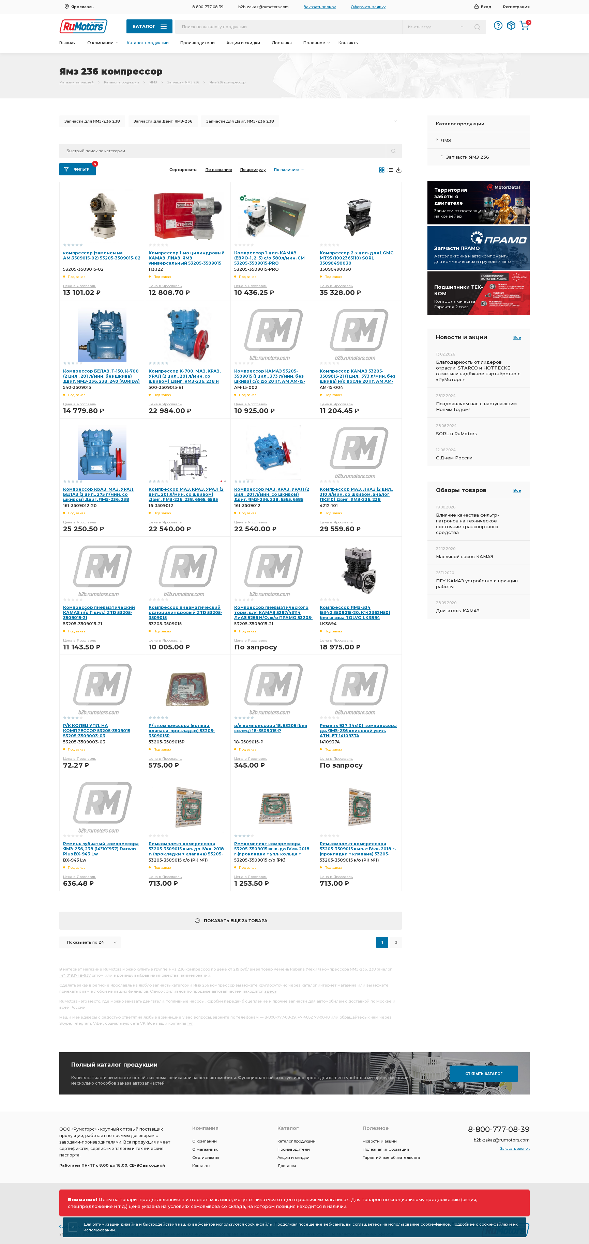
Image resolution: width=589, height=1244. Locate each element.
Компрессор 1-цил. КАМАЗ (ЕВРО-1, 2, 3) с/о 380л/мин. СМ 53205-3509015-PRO (269, 258)
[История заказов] (511, 25)
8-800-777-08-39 (207, 6)
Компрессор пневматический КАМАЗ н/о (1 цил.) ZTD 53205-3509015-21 (99, 612)
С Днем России (454, 457)
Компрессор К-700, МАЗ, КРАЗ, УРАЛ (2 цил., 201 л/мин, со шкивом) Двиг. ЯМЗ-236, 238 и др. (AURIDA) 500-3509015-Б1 (185, 378)
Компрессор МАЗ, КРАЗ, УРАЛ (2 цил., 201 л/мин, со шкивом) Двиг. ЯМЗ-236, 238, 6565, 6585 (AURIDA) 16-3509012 (186, 497)
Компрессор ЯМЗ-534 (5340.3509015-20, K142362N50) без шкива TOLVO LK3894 (355, 612)
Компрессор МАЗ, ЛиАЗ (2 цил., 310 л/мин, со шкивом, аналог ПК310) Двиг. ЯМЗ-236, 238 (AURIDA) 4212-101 (356, 497)
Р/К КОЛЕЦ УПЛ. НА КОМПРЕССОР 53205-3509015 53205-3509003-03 (96, 730)
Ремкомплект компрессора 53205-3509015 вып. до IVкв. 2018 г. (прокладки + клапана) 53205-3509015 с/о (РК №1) (186, 851)
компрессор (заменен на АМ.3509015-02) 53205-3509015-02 (101, 255)
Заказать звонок (320, 6)
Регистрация (516, 6)
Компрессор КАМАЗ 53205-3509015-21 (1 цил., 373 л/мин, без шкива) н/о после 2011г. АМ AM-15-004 (357, 378)
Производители (197, 42)
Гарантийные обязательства (391, 1157)
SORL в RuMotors (456, 433)
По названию (219, 169)
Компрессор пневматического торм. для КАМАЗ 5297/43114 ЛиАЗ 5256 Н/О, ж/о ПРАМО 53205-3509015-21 (273, 615)
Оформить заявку (368, 6)
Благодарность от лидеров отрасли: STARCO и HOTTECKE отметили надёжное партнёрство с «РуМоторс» (478, 370)
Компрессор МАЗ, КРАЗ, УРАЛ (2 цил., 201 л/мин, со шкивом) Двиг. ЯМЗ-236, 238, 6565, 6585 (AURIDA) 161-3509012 (271, 497)
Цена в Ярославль (79, 286)
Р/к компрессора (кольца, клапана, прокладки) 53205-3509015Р (182, 730)
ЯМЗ (153, 82)
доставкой (358, 1001)
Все (517, 337)
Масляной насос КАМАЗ (464, 556)
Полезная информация (386, 1149)
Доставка (282, 42)
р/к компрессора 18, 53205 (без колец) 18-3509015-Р (270, 728)
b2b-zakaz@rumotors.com (263, 6)
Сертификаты (205, 1157)
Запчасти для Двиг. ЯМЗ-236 (163, 121)
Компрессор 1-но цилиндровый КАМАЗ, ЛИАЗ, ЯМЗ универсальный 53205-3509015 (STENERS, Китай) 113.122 (187, 260)
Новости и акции (380, 1141)
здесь (270, 991)
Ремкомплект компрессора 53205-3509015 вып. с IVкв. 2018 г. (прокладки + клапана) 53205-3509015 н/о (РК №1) (358, 851)
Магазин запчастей (76, 82)
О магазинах (205, 1149)
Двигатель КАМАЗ (458, 610)
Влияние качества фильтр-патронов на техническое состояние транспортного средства (467, 523)
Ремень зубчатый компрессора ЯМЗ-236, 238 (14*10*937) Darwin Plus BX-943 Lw (101, 848)
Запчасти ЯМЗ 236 (183, 82)
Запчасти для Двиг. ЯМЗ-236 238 (240, 121)
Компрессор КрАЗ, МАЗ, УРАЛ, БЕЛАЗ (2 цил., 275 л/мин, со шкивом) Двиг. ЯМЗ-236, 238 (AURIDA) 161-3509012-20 (98, 497)
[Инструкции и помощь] (498, 25)
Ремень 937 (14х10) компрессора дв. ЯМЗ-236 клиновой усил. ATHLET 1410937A (358, 730)
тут (190, 1023)
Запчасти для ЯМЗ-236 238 (92, 121)
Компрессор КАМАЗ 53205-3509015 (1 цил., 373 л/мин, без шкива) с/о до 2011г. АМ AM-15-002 (269, 378)
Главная (67, 42)
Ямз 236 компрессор (227, 82)
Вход (486, 6)
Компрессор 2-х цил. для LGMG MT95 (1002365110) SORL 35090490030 (357, 258)
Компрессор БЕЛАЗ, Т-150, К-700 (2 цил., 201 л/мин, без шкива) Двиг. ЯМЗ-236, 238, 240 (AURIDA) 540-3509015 (101, 378)
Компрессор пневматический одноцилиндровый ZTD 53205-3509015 (185, 612)
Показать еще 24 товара (236, 920)
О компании (204, 1141)
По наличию (286, 169)
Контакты (348, 42)
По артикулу (253, 169)
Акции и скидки (243, 42)
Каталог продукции (148, 42)
